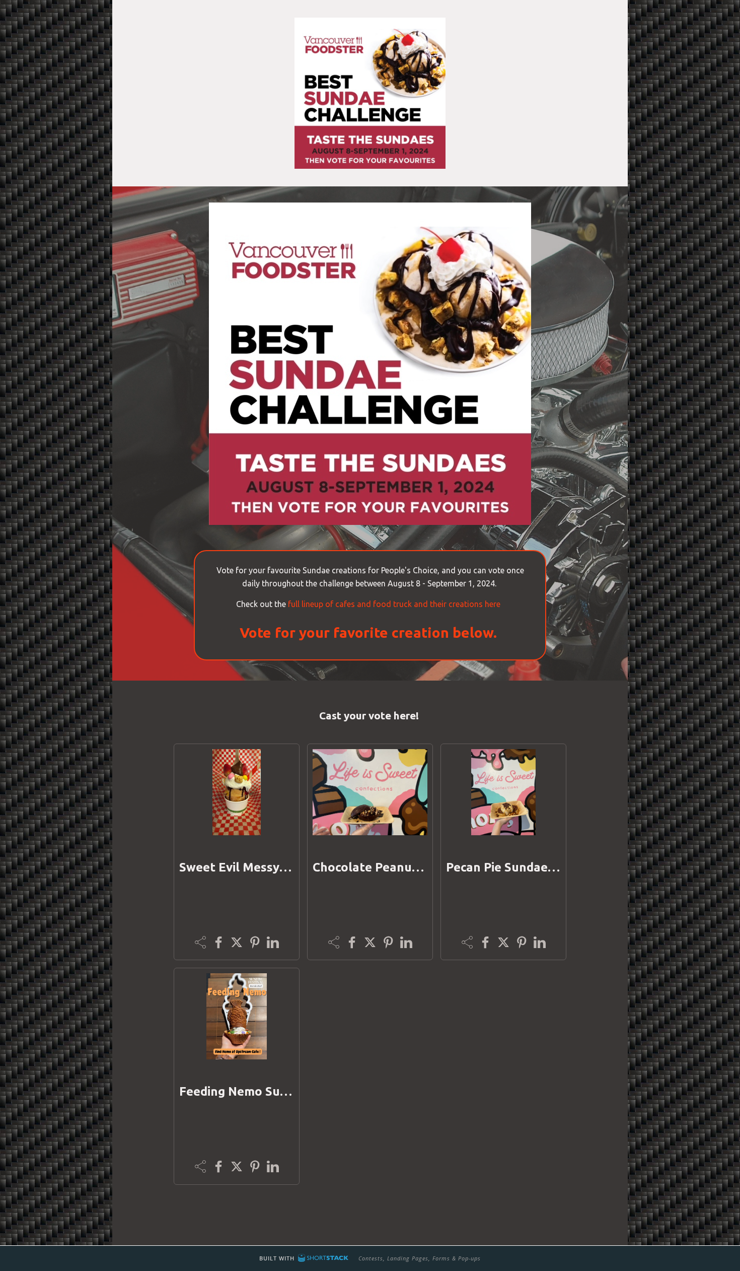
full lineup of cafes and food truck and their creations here (395, 604)
